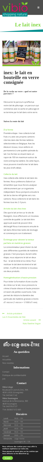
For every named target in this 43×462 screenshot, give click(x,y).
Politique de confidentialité (14, 375)
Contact (5, 371)
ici (28, 454)
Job (3, 378)
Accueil (5, 356)
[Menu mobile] (38, 7)
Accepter (8, 458)
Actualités (6, 359)
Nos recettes (8, 363)
